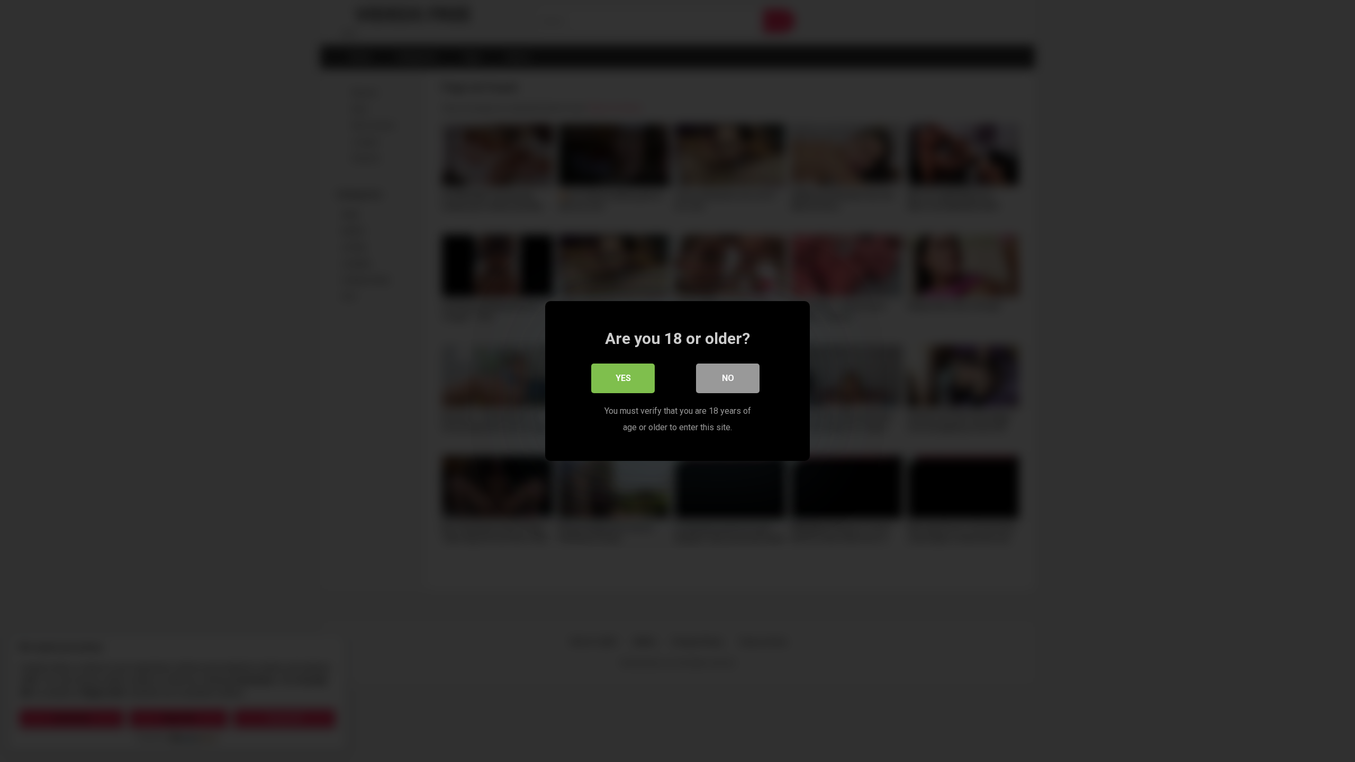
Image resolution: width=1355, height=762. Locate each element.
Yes (623, 378)
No (728, 378)
